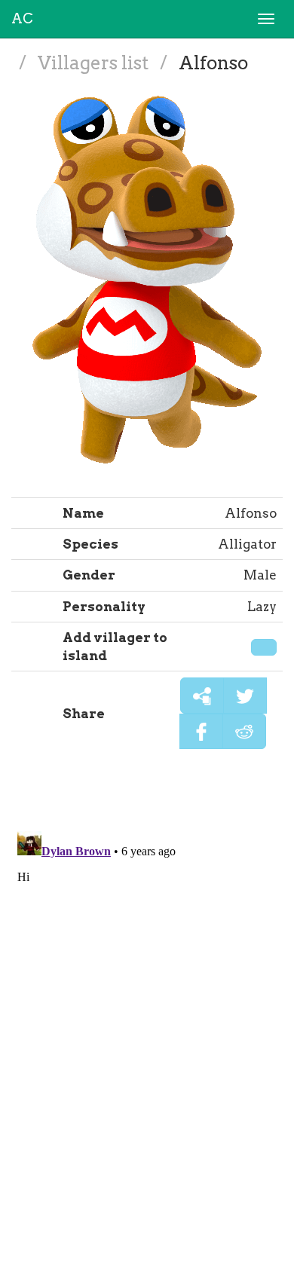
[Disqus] (147, 1013)
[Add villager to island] (264, 647)
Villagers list (95, 63)
